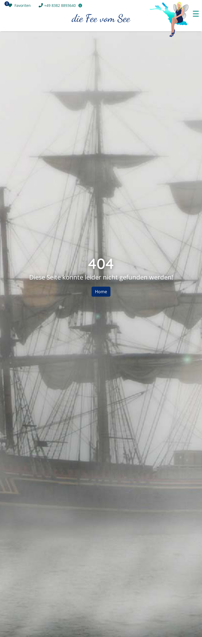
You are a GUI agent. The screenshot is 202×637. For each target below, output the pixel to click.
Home (101, 292)
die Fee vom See (101, 18)
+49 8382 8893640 (60, 5)
